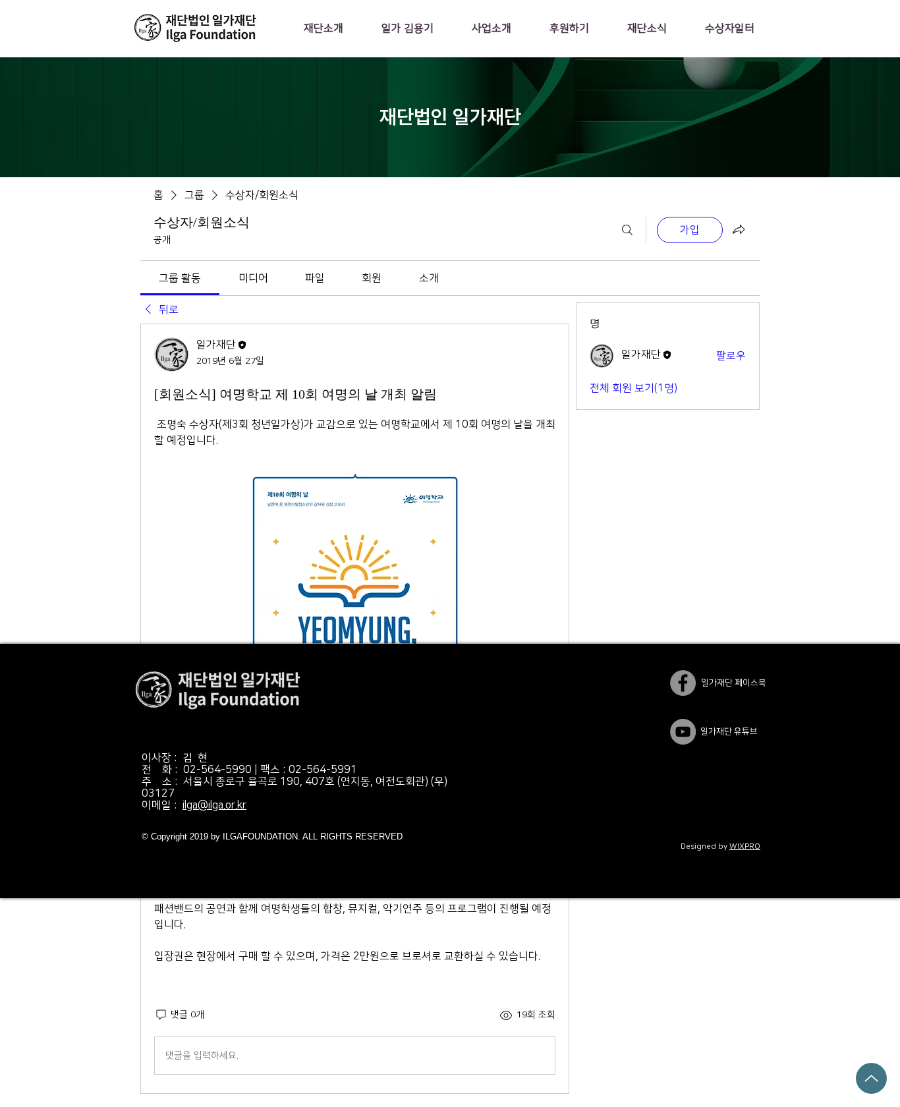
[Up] (871, 1078)
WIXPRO (744, 846)
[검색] (627, 230)
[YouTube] (683, 732)
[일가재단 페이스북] (683, 683)
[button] (323, 28)
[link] (180, 278)
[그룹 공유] (738, 229)
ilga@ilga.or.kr (214, 805)
